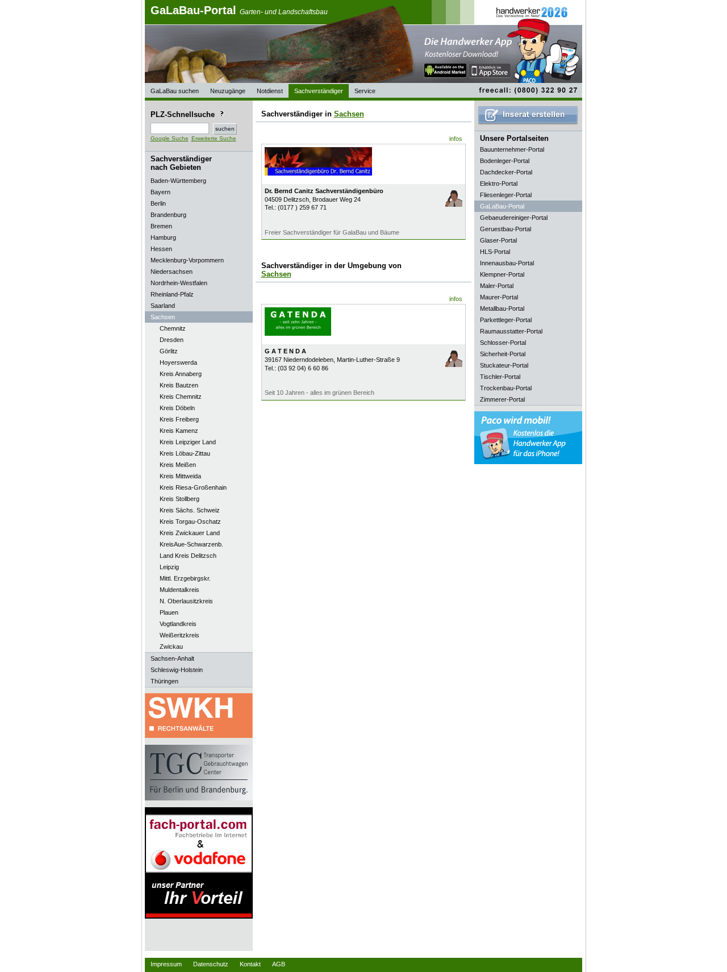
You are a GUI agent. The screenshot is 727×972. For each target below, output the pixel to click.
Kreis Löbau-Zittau (185, 453)
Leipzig (169, 567)
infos (455, 138)
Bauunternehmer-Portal (512, 149)
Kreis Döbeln (177, 407)
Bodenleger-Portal (504, 160)
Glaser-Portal (498, 240)
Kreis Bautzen (179, 385)
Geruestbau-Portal (505, 229)
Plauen (169, 612)
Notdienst (270, 90)
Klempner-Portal (502, 274)
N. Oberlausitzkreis (186, 601)
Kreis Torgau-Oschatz (190, 521)
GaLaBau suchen (175, 90)
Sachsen (349, 114)
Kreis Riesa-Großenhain (193, 487)
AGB (278, 964)
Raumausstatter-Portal (511, 331)
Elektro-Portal (498, 183)
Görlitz (169, 351)
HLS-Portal (495, 251)
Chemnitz (173, 328)
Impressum (166, 964)
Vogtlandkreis (178, 623)
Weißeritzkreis (179, 635)
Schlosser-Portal (503, 342)
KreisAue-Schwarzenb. (191, 544)
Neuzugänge (227, 90)
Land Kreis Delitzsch (188, 555)
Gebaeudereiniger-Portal (514, 217)
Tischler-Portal (500, 376)
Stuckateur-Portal (504, 365)
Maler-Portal (496, 285)
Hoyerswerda (178, 362)
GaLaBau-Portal (239, 10)
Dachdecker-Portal (506, 172)
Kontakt (250, 964)
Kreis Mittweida (180, 476)
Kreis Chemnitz (181, 396)
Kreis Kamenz (179, 430)
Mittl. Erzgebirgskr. (185, 578)
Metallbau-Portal (502, 308)
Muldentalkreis (179, 589)
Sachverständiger (318, 90)
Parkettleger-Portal (506, 319)
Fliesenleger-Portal (506, 194)
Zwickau (171, 646)
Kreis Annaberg (181, 373)
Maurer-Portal (499, 297)
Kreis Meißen (178, 464)
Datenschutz (210, 964)
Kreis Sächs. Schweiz (190, 510)
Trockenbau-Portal (506, 388)
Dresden (171, 339)
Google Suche (170, 138)
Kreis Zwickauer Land (190, 532)
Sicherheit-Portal (502, 354)
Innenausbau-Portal (507, 263)
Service (364, 90)
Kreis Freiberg (179, 419)
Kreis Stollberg (179, 498)
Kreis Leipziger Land (188, 442)
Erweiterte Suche (213, 138)
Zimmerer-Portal (502, 399)
